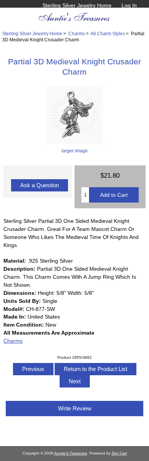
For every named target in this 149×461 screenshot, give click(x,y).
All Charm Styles (108, 33)
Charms (76, 33)
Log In (129, 5)
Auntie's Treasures (70, 453)
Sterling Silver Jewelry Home (77, 5)
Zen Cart (119, 453)
